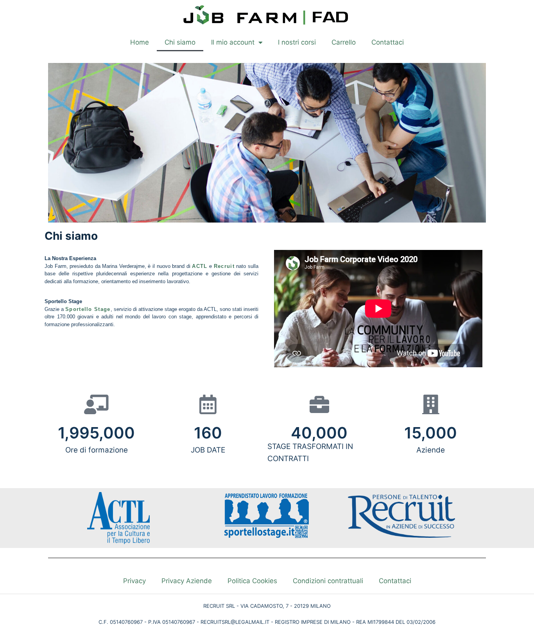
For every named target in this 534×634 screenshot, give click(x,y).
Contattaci (387, 42)
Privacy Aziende (186, 581)
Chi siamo (180, 42)
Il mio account (232, 42)
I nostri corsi (297, 42)
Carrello (344, 42)
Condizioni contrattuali (328, 581)
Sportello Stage (88, 309)
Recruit (224, 266)
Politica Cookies (252, 581)
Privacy (134, 581)
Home (139, 42)
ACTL (199, 266)
